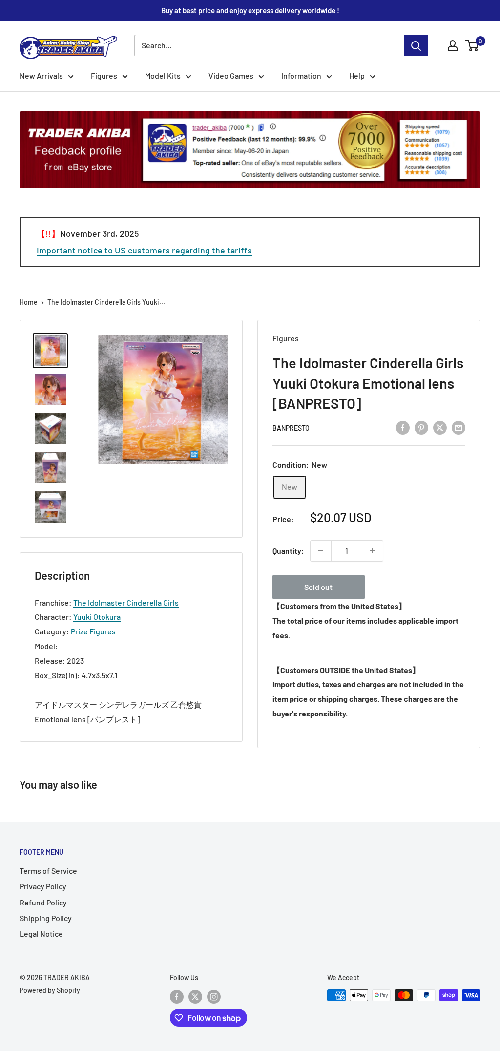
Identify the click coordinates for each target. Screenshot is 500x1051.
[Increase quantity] (372, 551)
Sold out (318, 586)
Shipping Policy (46, 918)
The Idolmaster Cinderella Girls (126, 602)
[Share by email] (458, 427)
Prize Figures (93, 631)
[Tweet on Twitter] (440, 427)
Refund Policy (43, 902)
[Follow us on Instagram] (214, 996)
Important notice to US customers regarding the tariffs (144, 250)
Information (301, 75)
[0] (472, 45)
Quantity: (288, 550)
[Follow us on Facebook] (177, 996)
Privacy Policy (43, 886)
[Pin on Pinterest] (421, 427)
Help (357, 75)
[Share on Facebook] (403, 427)
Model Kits (163, 75)
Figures (104, 75)
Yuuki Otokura (97, 616)
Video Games (230, 75)
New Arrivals (41, 75)
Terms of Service (48, 870)
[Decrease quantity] (321, 551)
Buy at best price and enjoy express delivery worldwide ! (250, 10)
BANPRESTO (291, 428)
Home (29, 302)
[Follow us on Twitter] (195, 996)
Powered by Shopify (50, 990)
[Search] (416, 45)
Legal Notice (41, 933)
